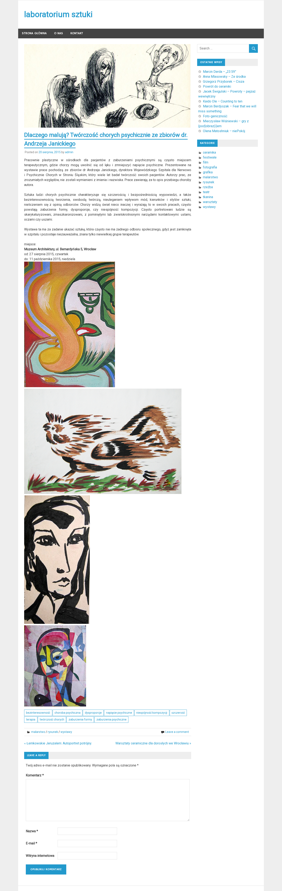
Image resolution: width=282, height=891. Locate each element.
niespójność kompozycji (151, 712)
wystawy (66, 731)
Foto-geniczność (215, 116)
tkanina (208, 197)
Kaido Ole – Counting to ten (222, 101)
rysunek (53, 731)
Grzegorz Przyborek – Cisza (223, 81)
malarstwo (38, 731)
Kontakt (76, 33)
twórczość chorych (52, 719)
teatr (206, 192)
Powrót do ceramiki (217, 86)
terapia (30, 719)
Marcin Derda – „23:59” (219, 72)
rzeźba (208, 187)
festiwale (210, 157)
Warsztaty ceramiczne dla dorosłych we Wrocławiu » (153, 743)
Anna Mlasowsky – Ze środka (224, 77)
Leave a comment (177, 731)
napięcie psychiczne (119, 712)
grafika (208, 172)
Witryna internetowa (40, 856)
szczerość (178, 712)
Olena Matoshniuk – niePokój (224, 131)
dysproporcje (93, 712)
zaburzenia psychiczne (111, 719)
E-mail (31, 843)
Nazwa (32, 831)
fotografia (210, 167)
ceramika (209, 152)
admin (69, 152)
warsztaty (210, 202)
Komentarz (35, 775)
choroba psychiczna (68, 712)
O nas (58, 33)
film (205, 162)
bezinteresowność (38, 712)
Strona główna (34, 33)
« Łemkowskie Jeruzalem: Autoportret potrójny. (58, 743)
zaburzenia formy (80, 719)
